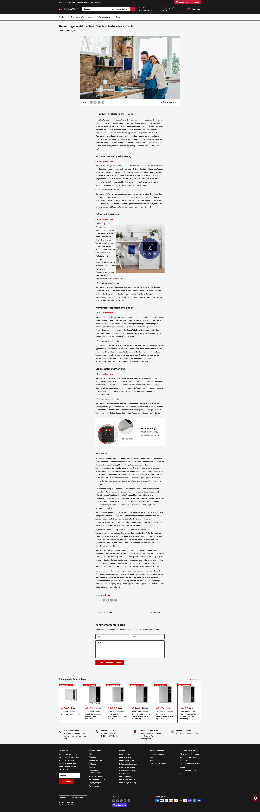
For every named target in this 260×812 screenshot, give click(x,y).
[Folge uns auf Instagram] (117, 800)
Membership (94, 767)
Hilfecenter (93, 764)
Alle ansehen (196, 679)
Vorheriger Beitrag (105, 612)
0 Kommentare (171, 102)
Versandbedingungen (97, 779)
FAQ (90, 754)
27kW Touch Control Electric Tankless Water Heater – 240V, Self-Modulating (188, 715)
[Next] (201, 703)
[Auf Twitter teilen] (99, 102)
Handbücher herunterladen (125, 775)
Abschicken (66, 782)
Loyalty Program (95, 783)
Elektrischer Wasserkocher (82, 17)
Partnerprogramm (96, 786)
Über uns (92, 757)
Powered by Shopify (66, 805)
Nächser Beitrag (156, 612)
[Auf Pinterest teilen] (95, 102)
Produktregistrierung (127, 783)
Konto (164, 10)
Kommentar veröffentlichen (110, 663)
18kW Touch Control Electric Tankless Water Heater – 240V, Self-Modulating (141, 715)
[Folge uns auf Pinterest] (121, 800)
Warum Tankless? (96, 776)
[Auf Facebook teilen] (91, 102)
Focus (61, 31)
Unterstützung (104, 17)
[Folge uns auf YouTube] (125, 800)
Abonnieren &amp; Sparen (189, 2)
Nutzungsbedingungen (128, 764)
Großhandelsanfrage (127, 771)
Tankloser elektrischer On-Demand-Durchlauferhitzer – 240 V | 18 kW (117, 715)
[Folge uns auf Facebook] (113, 800)
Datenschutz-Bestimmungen (95, 772)
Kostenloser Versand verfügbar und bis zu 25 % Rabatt (80, 2)
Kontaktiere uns (95, 761)
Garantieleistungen (127, 767)
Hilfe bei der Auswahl (127, 761)
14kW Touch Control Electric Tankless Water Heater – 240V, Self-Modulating (94, 715)
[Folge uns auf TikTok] (129, 800)
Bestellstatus (124, 754)
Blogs (118, 17)
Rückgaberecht (125, 757)
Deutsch (63, 797)
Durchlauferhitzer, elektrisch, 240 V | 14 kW (70, 713)
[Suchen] (132, 9)
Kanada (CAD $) (77, 797)
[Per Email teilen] (102, 102)
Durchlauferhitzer (105, 161)
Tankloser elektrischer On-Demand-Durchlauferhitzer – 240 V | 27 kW (165, 715)
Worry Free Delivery (127, 779)
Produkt (62, 17)
